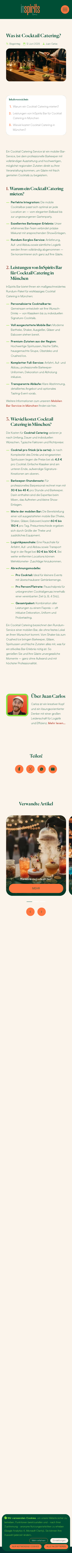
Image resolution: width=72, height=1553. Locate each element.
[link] (30, 9)
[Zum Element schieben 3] (42, 902)
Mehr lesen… (57, 723)
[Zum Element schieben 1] (29, 902)
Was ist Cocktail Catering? (33, 36)
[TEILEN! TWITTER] (30, 769)
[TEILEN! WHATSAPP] (41, 769)
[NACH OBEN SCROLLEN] (65, 9)
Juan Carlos (51, 43)
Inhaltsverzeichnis (18, 99)
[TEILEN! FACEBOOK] (19, 769)
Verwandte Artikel (36, 804)
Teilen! (36, 756)
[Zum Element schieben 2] (36, 902)
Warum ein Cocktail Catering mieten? (36, 106)
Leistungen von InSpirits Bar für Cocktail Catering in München (36, 273)
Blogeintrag (14, 43)
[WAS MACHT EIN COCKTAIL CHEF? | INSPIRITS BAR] (36, 888)
